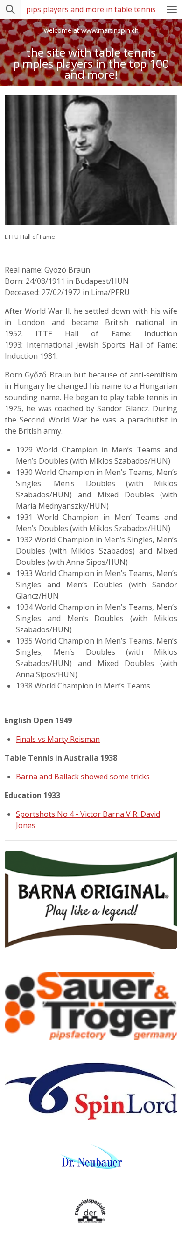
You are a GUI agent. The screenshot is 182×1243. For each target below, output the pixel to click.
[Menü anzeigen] (171, 9)
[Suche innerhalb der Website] (10, 9)
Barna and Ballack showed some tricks (83, 776)
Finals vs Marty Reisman (58, 739)
